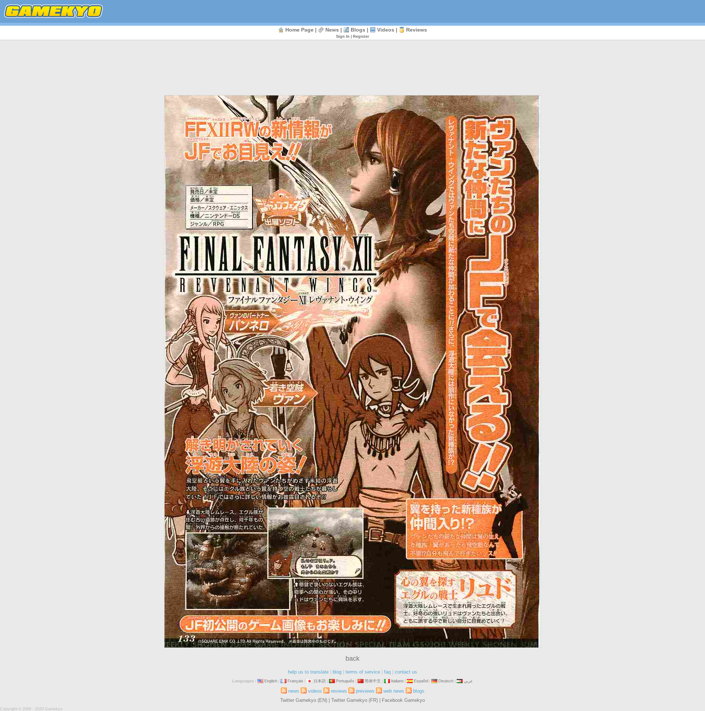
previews (365, 691)
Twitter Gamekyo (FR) (354, 700)
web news (393, 691)
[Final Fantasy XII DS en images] (352, 646)
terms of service (363, 672)
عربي (468, 681)
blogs (358, 30)
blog (337, 672)
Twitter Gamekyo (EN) (303, 700)
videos (385, 30)
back (352, 658)
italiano (397, 681)
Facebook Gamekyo (403, 700)
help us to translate (308, 672)
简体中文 (373, 681)
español (421, 681)
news (332, 30)
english (270, 681)
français (295, 681)
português (345, 681)
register (361, 36)
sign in (343, 36)
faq (387, 672)
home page (299, 30)
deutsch (445, 681)
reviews (416, 30)
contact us (406, 672)
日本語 (320, 681)
